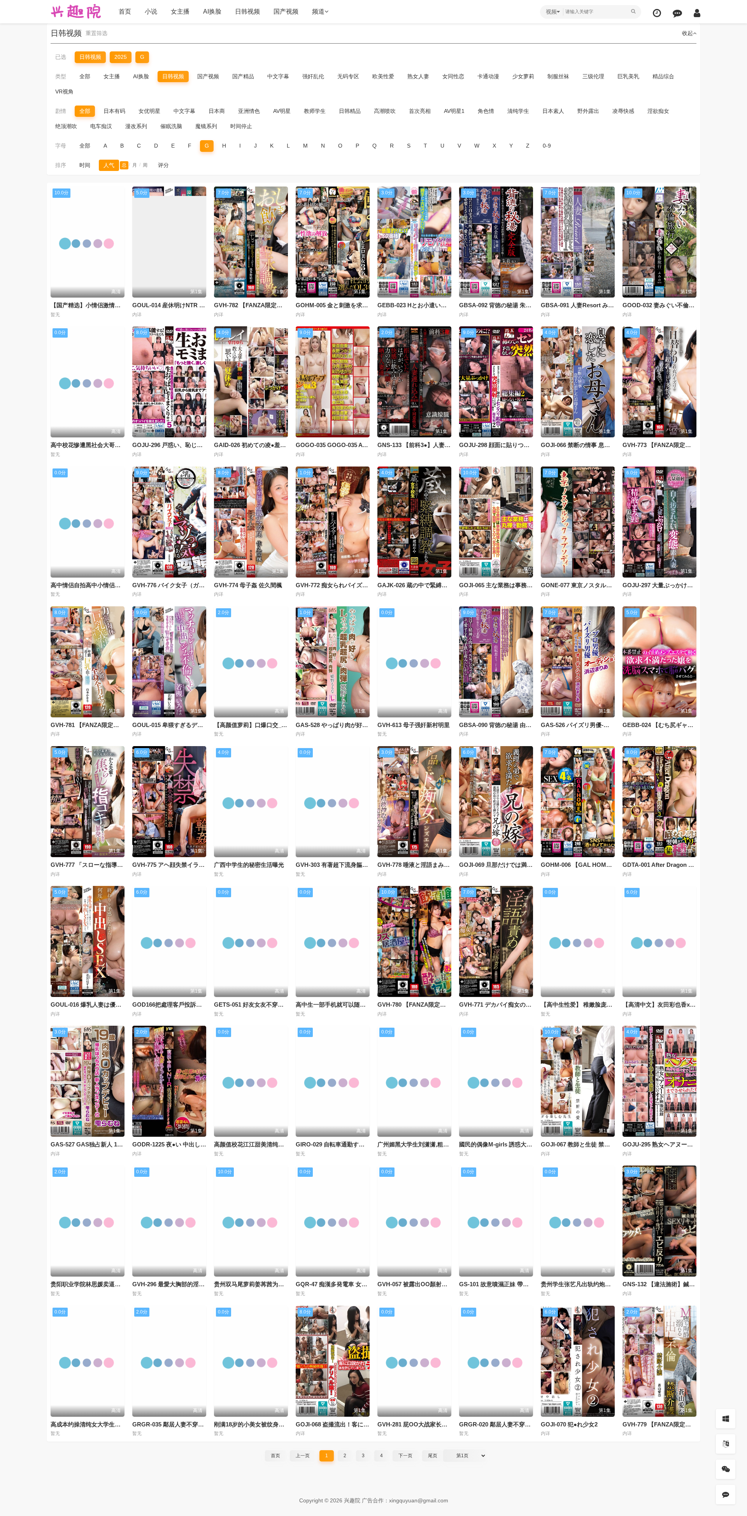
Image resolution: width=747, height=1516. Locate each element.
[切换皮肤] (725, 1418)
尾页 (432, 1455)
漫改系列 (136, 126)
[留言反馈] (677, 13)
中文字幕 (278, 76)
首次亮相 (420, 111)
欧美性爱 (383, 76)
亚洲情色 (249, 111)
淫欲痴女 (658, 111)
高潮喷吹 (385, 111)
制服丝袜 (558, 76)
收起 (687, 33)
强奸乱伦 (313, 76)
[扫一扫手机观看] (725, 1469)
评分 (163, 165)
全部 (84, 76)
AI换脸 (212, 11)
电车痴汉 (101, 126)
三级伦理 (593, 76)
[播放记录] (657, 13)
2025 (120, 57)
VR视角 (64, 91)
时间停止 (241, 126)
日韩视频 (247, 11)
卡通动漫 (488, 76)
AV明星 (282, 111)
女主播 (180, 11)
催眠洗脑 (171, 126)
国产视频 (286, 11)
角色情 (486, 111)
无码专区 (348, 76)
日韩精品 (350, 111)
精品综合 (663, 76)
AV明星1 (454, 111)
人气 (108, 165)
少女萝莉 (523, 76)
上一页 (303, 1455)
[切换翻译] (725, 1444)
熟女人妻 (418, 76)
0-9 (547, 146)
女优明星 (149, 111)
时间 (84, 165)
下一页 (405, 1455)
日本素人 (553, 111)
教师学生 (315, 111)
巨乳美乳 (628, 76)
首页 (125, 11)
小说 (151, 11)
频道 (318, 11)
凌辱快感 (623, 111)
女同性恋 (453, 76)
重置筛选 (96, 33)
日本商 (217, 111)
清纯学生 (518, 111)
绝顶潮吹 (66, 126)
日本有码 (114, 111)
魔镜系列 (206, 126)
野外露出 (588, 111)
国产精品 (243, 76)
